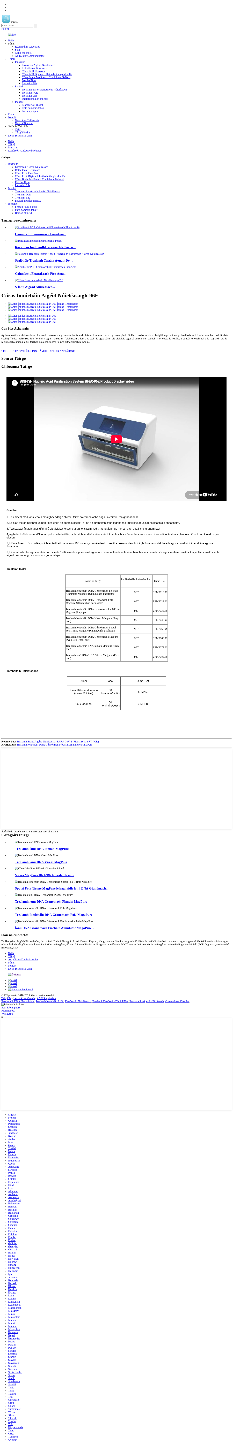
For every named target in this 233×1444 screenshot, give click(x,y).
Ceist (17, 129)
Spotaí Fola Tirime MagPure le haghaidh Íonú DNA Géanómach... (61, 888)
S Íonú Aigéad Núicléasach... (35, 287)
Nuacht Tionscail (24, 123)
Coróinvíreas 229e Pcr (177, 1001)
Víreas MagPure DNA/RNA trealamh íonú (44, 875)
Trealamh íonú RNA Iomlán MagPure (42, 848)
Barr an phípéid (30, 111)
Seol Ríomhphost (10, 1007)
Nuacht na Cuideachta (27, 120)
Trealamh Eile (29, 95)
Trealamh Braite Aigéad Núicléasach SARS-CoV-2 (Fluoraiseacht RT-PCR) (58, 741)
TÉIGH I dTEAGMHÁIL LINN (19, 351)
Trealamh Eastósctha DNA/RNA (110, 1001)
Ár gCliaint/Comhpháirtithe (30, 55)
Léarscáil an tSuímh (24, 998)
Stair (17, 49)
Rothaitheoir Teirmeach (34, 68)
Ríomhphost (7, 1010)
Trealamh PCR (30, 92)
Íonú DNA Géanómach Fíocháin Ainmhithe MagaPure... (54, 928)
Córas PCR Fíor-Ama (33, 71)
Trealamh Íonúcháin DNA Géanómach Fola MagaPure (53, 914)
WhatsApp (7, 1013)
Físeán (11, 114)
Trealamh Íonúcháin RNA (50, 1001)
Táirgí (11, 58)
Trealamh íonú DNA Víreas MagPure (41, 862)
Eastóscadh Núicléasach (78, 1001)
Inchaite (19, 101)
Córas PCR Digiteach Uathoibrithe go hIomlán (47, 74)
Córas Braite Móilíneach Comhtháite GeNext (46, 77)
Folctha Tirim (29, 80)
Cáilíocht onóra (23, 52)
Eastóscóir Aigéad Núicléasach (38, 65)
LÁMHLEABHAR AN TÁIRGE (56, 351)
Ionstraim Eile (29, 83)
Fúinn (11, 962)
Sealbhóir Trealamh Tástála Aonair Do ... (44, 260)
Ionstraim (20, 61)
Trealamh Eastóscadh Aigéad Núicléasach (44, 89)
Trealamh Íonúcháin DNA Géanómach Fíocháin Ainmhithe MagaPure (54, 744)
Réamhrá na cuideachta (27, 46)
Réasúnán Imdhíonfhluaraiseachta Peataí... (45, 247)
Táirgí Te (6, 998)
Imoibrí (19, 86)
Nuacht (12, 117)
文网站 (14, 22)
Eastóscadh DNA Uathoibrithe (17, 1001)
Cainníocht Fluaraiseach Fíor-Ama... (40, 234)
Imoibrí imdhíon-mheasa (35, 98)
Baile (11, 40)
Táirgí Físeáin (22, 132)
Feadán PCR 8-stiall (32, 104)
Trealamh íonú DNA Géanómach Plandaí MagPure (51, 901)
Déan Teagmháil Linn (20, 135)
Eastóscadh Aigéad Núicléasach (146, 1001)
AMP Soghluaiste (46, 998)
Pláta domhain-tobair (33, 108)
